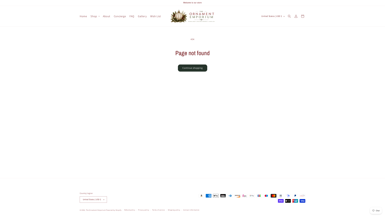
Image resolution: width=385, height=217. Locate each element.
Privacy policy (143, 210)
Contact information (191, 210)
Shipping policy (174, 210)
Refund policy (129, 210)
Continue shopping (192, 67)
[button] (95, 16)
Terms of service (158, 210)
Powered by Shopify (114, 210)
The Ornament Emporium (96, 210)
